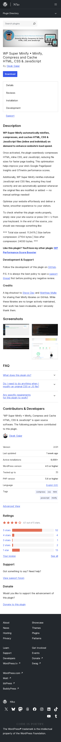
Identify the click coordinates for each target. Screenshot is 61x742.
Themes (36, 627)
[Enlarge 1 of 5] (25, 327)
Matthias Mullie (48, 292)
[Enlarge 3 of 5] (54, 327)
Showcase (37, 622)
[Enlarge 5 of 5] (54, 347)
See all (54, 556)
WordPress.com (13, 673)
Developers (9, 658)
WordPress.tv (12, 663)
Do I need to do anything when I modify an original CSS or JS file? (21, 385)
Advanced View (11, 506)
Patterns (36, 638)
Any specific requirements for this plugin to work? (17, 396)
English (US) (52, 485)
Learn (6, 647)
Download (10, 74)
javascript (45, 498)
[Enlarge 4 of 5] (54, 342)
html (55, 492)
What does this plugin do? (17, 375)
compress (40, 492)
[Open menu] (56, 4)
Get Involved (39, 647)
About (6, 622)
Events (36, 653)
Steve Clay (28, 292)
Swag (36, 663)
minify (54, 498)
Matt (7, 678)
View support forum (13, 578)
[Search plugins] (34, 24)
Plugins (36, 633)
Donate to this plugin (14, 604)
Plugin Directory (11, 13)
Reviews (10, 92)
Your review (9, 556)
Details (9, 85)
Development (13, 107)
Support (10, 115)
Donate (37, 658)
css (49, 492)
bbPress (9, 683)
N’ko (12, 701)
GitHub (52, 267)
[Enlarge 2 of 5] (25, 341)
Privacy (7, 638)
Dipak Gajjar (13, 66)
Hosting (7, 633)
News (6, 627)
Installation (12, 100)
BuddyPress (11, 688)
